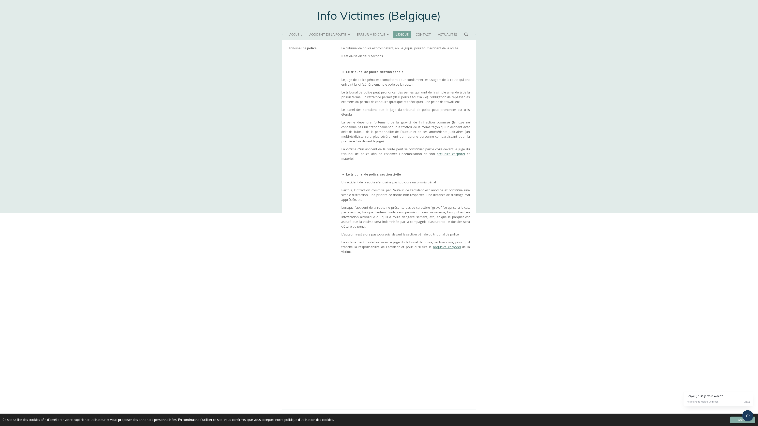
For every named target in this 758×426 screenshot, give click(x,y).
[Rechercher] (466, 34)
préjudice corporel (451, 154)
